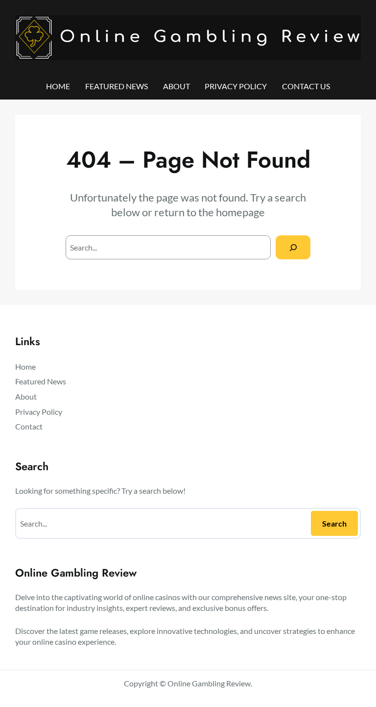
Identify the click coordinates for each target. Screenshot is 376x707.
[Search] (293, 247)
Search (334, 523)
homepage (240, 212)
